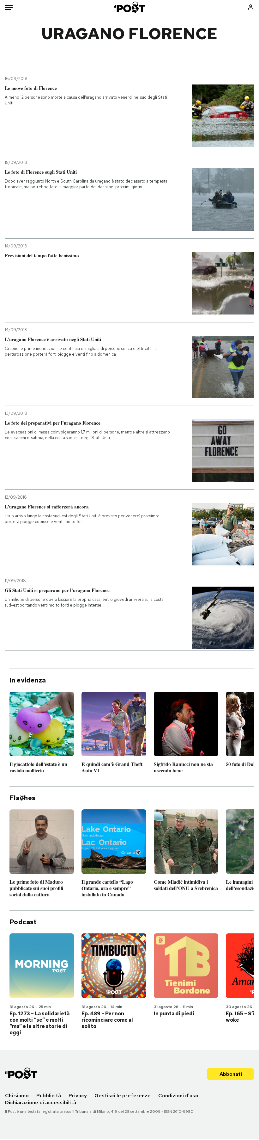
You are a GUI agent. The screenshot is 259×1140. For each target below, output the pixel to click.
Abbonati (231, 1074)
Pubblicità (48, 1095)
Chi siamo (17, 1095)
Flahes (22, 798)
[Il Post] (129, 7)
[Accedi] (250, 7)
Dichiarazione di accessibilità (40, 1102)
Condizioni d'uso (178, 1095)
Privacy (78, 1095)
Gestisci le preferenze (122, 1095)
